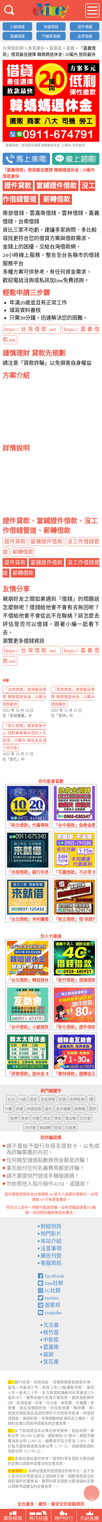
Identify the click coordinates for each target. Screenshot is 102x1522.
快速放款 (34, 1109)
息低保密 (48, 1099)
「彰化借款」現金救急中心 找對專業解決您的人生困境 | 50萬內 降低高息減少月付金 (24, 737)
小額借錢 (17, 27)
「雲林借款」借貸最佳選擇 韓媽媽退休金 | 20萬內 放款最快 (73, 696)
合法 (46, 1118)
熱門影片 (51, 1234)
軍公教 (70, 1118)
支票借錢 (84, 36)
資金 (33, 1099)
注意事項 (51, 1248)
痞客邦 (52, 1305)
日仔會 (30, 1128)
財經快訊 (51, 1226)
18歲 (22, 1099)
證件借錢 (84, 27)
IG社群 (53, 1290)
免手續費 (63, 1109)
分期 (35, 1118)
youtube (53, 1312)
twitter (52, 1298)
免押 (14, 1118)
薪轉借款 (23, 552)
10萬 (8, 1109)
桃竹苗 (51, 1332)
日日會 (85, 1118)
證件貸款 (15, 541)
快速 (19, 1109)
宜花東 (51, 1362)
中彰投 (51, 1340)
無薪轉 (44, 1128)
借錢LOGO (51, 10)
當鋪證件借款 (46, 541)
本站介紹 (51, 1241)
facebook (54, 1276)
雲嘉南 (51, 1347)
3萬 (91, 1099)
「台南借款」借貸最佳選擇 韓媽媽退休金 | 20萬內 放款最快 (24, 696)
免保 (25, 1118)
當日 (48, 1109)
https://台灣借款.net (31, 329)
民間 (62, 1099)
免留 (57, 1128)
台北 (11, 1099)
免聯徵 (79, 1109)
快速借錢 (51, 27)
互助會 (70, 1128)
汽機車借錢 (51, 36)
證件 (92, 1109)
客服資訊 (51, 1263)
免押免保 (77, 1099)
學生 (57, 1118)
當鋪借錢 (17, 36)
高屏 (48, 1354)
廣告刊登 (51, 1256)
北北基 (51, 1325)
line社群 (54, 1283)
